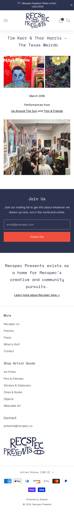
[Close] (71, 5)
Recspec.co (11, 324)
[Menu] (6, 20)
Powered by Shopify (37, 499)
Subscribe (37, 236)
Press (7, 337)
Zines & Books (13, 392)
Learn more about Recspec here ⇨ (37, 295)
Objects (9, 399)
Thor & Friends (53, 111)
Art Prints (10, 371)
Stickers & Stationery (17, 385)
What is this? (12, 344)
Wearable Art (12, 405)
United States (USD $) (35, 472)
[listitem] (37, 5)
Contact (9, 351)
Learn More (38, 6)
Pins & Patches (13, 378)
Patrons (9, 330)
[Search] (68, 20)
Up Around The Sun (24, 111)
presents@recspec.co (18, 425)
